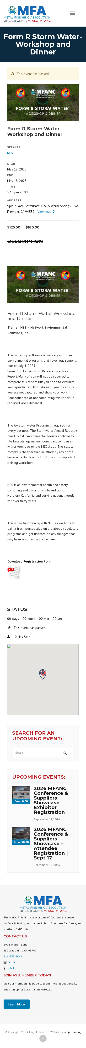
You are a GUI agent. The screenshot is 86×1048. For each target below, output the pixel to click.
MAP (11, 968)
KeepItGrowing (72, 1032)
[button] (43, 674)
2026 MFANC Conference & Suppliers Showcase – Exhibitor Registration (51, 800)
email (12, 962)
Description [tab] (25, 241)
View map (45, 211)
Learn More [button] (16, 1004)
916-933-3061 (13, 956)
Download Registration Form (29, 561)
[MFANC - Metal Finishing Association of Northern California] (27, 13)
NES (10, 153)
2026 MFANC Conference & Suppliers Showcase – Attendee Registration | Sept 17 (51, 843)
